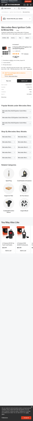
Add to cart (8, 250)
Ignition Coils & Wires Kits (15, 12)
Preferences (5, 417)
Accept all (26, 417)
